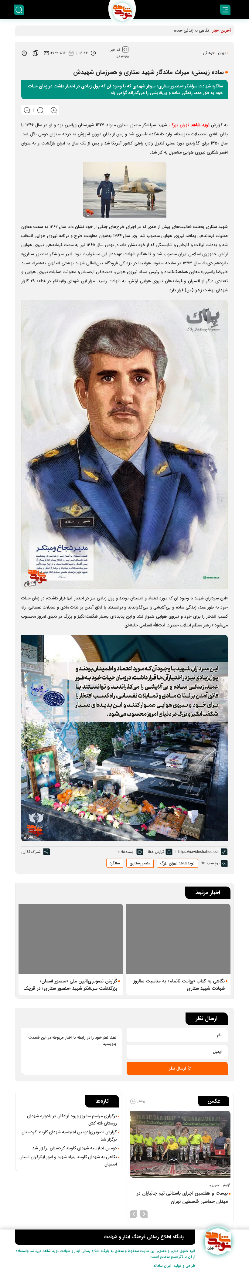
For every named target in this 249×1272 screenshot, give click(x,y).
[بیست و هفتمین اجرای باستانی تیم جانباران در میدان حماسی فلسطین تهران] (180, 1144)
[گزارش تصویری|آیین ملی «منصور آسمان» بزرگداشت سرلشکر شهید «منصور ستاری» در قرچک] (71, 938)
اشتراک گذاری (31, 852)
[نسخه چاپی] (24, 53)
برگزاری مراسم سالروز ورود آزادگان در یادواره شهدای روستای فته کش (72, 1120)
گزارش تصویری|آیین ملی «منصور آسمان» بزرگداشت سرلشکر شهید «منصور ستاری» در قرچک (70, 985)
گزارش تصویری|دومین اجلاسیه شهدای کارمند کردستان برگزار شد (69, 1136)
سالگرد (115, 863)
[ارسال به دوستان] (46, 53)
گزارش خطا (156, 852)
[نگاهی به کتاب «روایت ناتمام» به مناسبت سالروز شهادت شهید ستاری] (178, 938)
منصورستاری (140, 863)
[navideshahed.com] (218, 1241)
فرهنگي (208, 53)
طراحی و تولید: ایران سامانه (174, 1266)
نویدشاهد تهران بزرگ (177, 863)
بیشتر (140, 1101)
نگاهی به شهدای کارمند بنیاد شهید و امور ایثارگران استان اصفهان (68, 1161)
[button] (144, 1213)
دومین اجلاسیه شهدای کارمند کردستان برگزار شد (74, 1148)
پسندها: (127, 852)
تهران (222, 53)
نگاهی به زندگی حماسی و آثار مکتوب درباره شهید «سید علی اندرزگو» (153, 30)
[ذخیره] (35, 53)
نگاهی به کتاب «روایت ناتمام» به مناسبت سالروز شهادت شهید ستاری (179, 985)
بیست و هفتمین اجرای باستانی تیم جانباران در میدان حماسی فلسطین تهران (182, 1197)
